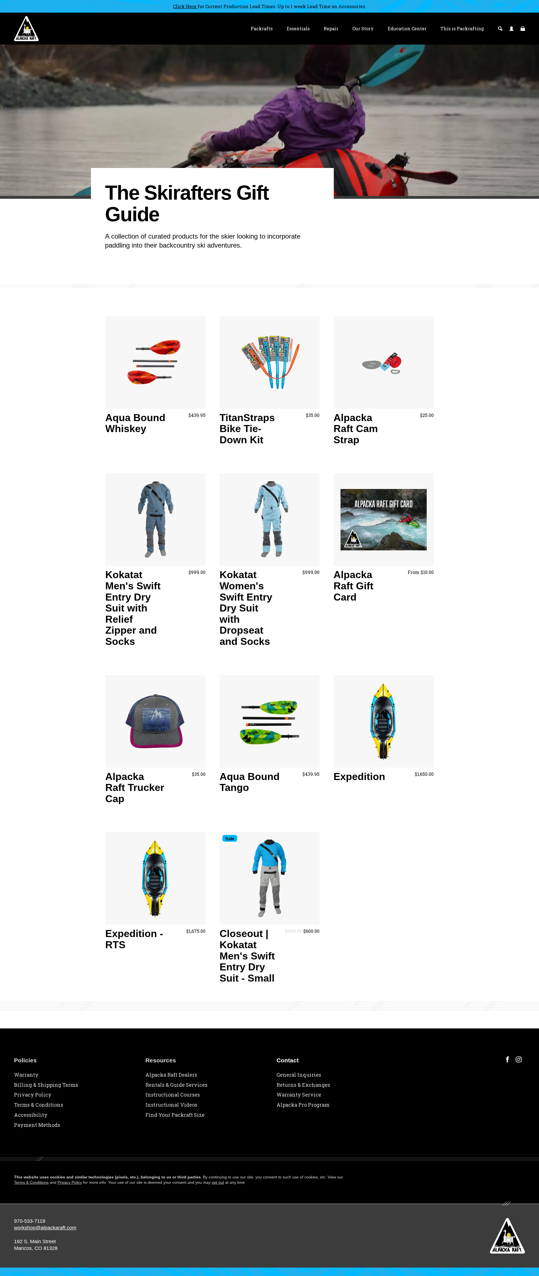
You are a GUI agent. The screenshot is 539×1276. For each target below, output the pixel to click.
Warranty (26, 1074)
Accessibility (30, 1114)
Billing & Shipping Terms (46, 1084)
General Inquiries (299, 1074)
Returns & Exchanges (303, 1084)
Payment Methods (37, 1125)
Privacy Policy (32, 1094)
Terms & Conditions (38, 1104)
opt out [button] (218, 1182)
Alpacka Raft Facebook (507, 1059)
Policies (25, 1060)
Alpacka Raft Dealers (171, 1074)
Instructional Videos (171, 1104)
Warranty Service (299, 1094)
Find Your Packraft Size (175, 1114)
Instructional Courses (172, 1094)
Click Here (185, 6)
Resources (160, 1060)
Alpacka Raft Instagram (519, 1059)
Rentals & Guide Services (176, 1084)
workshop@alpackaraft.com (45, 1228)
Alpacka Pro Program (303, 1104)
